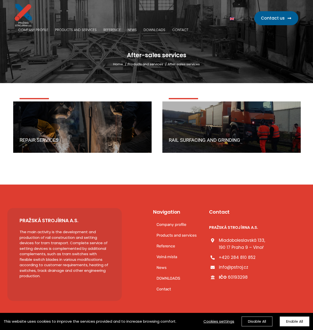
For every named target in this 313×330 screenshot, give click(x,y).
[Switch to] (234, 19)
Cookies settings (218, 321)
